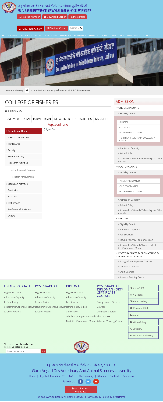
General (124, 122)
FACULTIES (101, 119)
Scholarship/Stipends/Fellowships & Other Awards (140, 160)
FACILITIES (85, 119)
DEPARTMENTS (64, 119)
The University (86, 376)
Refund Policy (126, 153)
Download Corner (56, 16)
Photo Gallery (139, 301)
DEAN (26, 119)
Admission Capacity (129, 148)
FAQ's (72, 376)
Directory (137, 328)
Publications (13, 190)
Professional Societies (19, 209)
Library (93, 35)
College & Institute (30, 35)
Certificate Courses (129, 266)
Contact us (128, 376)
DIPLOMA (123, 218)
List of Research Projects (23, 169)
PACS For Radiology (142, 335)
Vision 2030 (138, 288)
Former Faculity (15, 156)
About (11, 35)
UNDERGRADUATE (128, 107)
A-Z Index (137, 294)
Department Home (17, 131)
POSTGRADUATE (127, 166)
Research (65, 35)
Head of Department (18, 137)
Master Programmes (130, 181)
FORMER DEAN (42, 119)
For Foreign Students (131, 132)
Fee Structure (126, 234)
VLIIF (104, 35)
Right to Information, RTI (52, 376)
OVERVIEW (13, 119)
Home (32, 376)
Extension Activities (17, 183)
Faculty (11, 150)
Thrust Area (13, 143)
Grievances (133, 35)
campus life (117, 35)
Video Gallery (139, 322)
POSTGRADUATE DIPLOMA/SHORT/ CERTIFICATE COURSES (137, 255)
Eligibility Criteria (127, 113)
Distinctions (13, 202)
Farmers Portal (77, 16)
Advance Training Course (132, 277)
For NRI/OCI (125, 127)
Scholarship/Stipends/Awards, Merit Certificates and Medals (137, 247)
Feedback (115, 376)
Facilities (12, 196)
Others (11, 215)
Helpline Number (30, 16)
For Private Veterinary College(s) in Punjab (137, 139)
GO (43, 351)
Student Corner (58, 28)
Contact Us (149, 35)
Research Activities (18, 162)
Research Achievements (22, 176)
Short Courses (126, 271)
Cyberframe (119, 396)
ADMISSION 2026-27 (30, 29)
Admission (50, 35)
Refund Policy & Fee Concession (136, 239)
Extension (79, 35)
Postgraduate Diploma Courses (135, 261)
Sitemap (101, 376)
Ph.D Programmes (129, 186)
